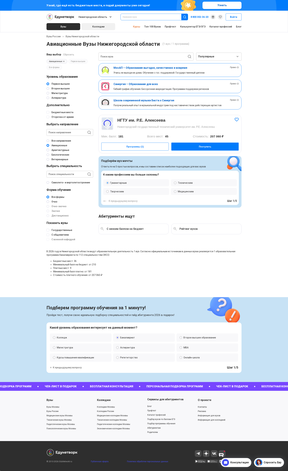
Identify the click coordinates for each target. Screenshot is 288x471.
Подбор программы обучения (161, 423)
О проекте (204, 400)
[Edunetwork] (60, 17)
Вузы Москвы (52, 407)
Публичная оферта (99, 461)
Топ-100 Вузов (152, 26)
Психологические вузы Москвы (61, 428)
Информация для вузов (209, 415)
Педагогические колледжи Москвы (113, 424)
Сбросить (68, 54)
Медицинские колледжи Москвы (112, 415)
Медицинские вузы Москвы (59, 415)
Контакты (202, 407)
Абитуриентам (154, 428)
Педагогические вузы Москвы (60, 424)
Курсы (136, 26)
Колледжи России (105, 411)
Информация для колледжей (211, 420)
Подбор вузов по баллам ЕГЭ (161, 419)
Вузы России (53, 36)
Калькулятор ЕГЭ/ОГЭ (193, 26)
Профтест (170, 26)
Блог (239, 26)
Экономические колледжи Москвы (113, 428)
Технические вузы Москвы (59, 420)
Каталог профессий (221, 26)
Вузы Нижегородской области (82, 36)
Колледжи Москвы (106, 407)
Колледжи (103, 400)
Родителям (152, 432)
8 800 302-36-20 (199, 17)
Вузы (49, 400)
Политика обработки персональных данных (147, 461)
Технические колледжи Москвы (112, 420)
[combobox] (153, 17)
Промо (233, 67)
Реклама (202, 411)
